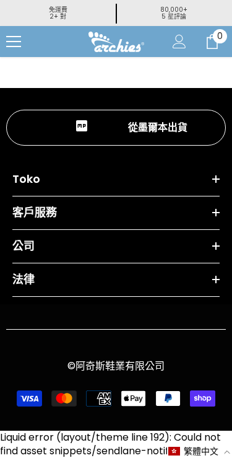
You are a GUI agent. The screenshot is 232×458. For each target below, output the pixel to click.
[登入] (179, 41)
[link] (116, 128)
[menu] (13, 41)
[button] (199, 451)
